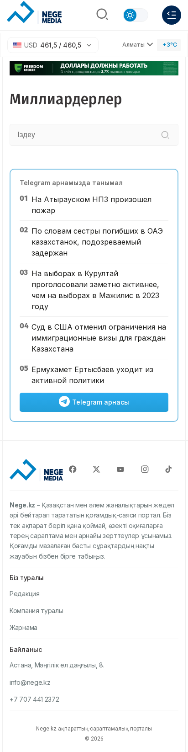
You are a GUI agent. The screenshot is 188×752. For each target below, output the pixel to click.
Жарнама (23, 627)
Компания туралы (36, 610)
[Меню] (171, 15)
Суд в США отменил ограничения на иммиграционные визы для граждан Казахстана (98, 337)
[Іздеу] (165, 135)
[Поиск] (102, 15)
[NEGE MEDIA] (34, 13)
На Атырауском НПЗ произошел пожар (91, 205)
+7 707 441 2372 (34, 699)
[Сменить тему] (135, 15)
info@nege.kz (30, 682)
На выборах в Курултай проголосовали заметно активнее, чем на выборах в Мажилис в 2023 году (95, 290)
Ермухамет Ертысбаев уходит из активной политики (92, 375)
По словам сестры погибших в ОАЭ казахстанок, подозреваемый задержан (97, 241)
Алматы (133, 44)
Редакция (25, 593)
